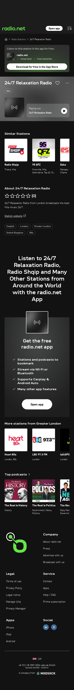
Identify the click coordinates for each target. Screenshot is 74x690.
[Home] (6, 39)
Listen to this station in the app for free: (30, 48)
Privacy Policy (14, 588)
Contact (47, 581)
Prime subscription (54, 602)
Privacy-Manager (16, 608)
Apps (46, 588)
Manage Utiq (13, 602)
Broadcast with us (53, 562)
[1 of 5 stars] (7, 196)
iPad (8, 634)
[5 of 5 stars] (28, 196)
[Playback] (64, 111)
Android (10, 641)
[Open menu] (69, 28)
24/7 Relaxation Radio (40, 113)
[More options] (67, 83)
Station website (13, 216)
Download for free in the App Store (37, 67)
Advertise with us (53, 555)
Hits (8, 91)
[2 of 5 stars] (12, 196)
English (10, 226)
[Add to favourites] (57, 83)
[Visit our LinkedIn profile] (45, 627)
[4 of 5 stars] (23, 196)
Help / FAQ (49, 595)
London (24, 226)
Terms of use (13, 581)
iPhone (10, 627)
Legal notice (13, 595)
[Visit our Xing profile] (53, 627)
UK (39, 659)
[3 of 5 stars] (17, 196)
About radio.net (52, 542)
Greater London (42, 226)
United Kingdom (14, 233)
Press (46, 548)
